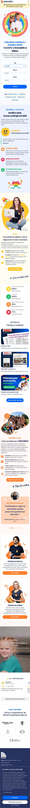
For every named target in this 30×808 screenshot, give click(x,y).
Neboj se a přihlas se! (15, 480)
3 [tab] (11, 528)
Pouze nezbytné (15, 805)
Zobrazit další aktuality (15, 400)
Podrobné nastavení (15, 802)
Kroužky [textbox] (7, 66)
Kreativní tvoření (11, 97)
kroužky (21, 255)
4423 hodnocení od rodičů (20, 133)
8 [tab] (18, 528)
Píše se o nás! (5, 346)
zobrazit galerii (15, 658)
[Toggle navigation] (27, 1)
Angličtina (22, 94)
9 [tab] (19, 528)
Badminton (21, 97)
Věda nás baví (12, 94)
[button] (15, 792)
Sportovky (15, 100)
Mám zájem (15, 573)
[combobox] (15, 66)
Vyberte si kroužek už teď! (9, 392)
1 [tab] (9, 528)
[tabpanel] (15, 507)
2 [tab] (10, 528)
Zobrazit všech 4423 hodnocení (15, 699)
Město (15, 70)
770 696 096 (6, 762)
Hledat (15, 86)
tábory (7, 256)
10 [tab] (21, 528)
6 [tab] (15, 528)
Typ (15, 63)
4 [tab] (13, 528)
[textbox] (15, 73)
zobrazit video (15, 653)
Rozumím (15, 797)
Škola (15, 77)
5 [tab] (14, 528)
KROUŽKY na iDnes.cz (8, 369)
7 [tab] (17, 528)
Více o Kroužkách (15, 269)
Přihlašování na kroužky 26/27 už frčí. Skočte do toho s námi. (15, 5)
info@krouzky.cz (8, 764)
